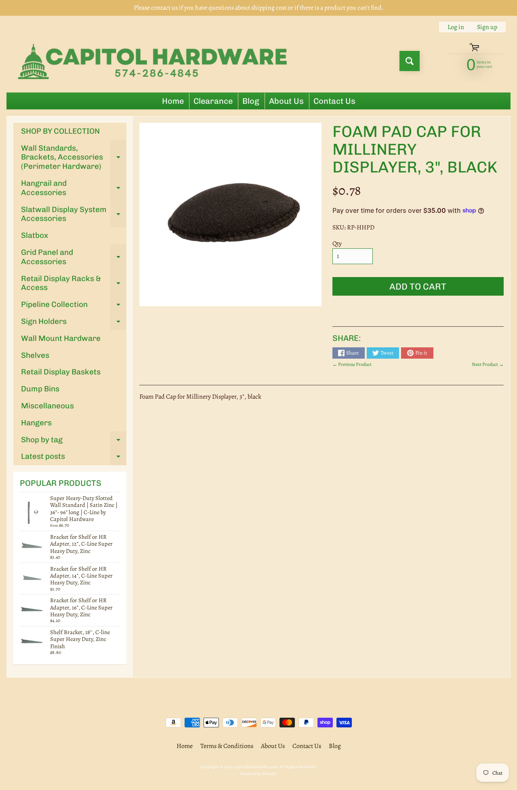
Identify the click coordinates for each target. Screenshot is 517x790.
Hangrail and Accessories (73, 188)
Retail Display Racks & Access (73, 283)
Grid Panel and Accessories (73, 257)
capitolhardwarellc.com (255, 767)
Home (173, 101)
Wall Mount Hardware (61, 338)
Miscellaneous (47, 405)
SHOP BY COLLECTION (60, 131)
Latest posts (73, 458)
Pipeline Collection (73, 306)
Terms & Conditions (226, 746)
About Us (286, 101)
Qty (337, 243)
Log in (456, 27)
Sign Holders (73, 323)
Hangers (36, 422)
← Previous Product (352, 364)
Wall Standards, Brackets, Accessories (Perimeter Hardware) (73, 157)
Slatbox (34, 235)
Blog (250, 101)
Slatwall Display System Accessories (73, 214)
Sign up (487, 27)
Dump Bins (40, 388)
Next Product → (488, 364)
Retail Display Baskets (61, 371)
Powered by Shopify (258, 774)
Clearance (213, 101)
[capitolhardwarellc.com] (154, 61)
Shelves (35, 355)
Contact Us (334, 101)
